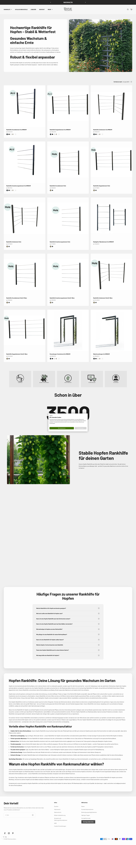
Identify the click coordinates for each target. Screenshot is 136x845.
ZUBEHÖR (33, 9)
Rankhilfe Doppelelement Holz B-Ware (16, 354)
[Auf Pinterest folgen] (13, 833)
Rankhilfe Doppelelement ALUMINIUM (60, 129)
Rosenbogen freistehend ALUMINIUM (60, 354)
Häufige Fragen (85, 815)
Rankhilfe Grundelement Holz (58, 185)
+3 (15, 134)
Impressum (57, 809)
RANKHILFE (7, 9)
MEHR (49, 9)
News (83, 806)
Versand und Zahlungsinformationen (60, 819)
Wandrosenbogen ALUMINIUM (101, 354)
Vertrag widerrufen (88, 822)
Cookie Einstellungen (60, 826)
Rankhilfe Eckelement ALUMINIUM (102, 129)
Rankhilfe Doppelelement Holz (101, 185)
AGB (55, 823)
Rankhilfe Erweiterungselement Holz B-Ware (62, 298)
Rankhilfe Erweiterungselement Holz (60, 242)
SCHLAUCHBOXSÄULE (21, 9)
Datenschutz (57, 812)
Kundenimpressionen (87, 809)
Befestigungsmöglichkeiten (89, 812)
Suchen (56, 806)
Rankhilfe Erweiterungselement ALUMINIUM (18, 185)
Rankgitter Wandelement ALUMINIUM (103, 242)
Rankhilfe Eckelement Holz (13, 242)
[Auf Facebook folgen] (5, 833)
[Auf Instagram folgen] (9, 833)
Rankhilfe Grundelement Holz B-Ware (16, 298)
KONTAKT (42, 9)
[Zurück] (50, 2)
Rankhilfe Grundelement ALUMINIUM (16, 129)
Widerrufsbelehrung (59, 815)
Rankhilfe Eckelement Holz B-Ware (102, 298)
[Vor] (85, 2)
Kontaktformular (86, 818)
